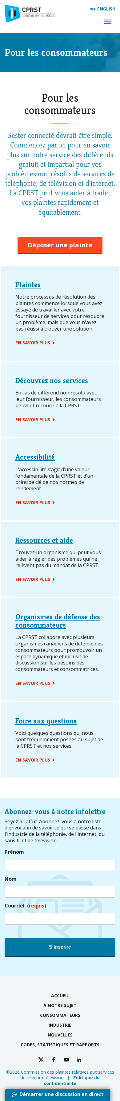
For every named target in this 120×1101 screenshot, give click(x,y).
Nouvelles (60, 1035)
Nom (11, 879)
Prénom (14, 852)
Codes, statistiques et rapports (60, 1045)
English (106, 8)
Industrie (60, 1025)
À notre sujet (60, 1005)
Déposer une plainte (60, 245)
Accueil (60, 995)
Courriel (25, 906)
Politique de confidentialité (72, 1080)
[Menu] (107, 22)
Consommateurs (60, 1015)
